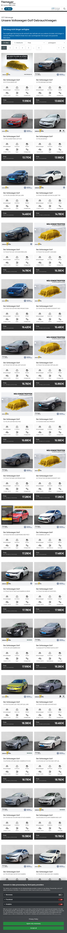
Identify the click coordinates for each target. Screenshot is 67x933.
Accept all (33, 928)
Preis (8, 100)
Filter (6, 42)
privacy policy (57, 913)
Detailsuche (19, 42)
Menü (9, 9)
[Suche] (64, 9)
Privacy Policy (33, 919)
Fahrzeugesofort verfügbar (55, 9)
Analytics (9, 904)
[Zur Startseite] (2, 8)
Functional (9, 899)
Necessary (9, 894)
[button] (35, 43)
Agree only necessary (33, 923)
